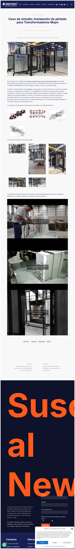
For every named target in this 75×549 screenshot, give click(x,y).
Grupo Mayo (28, 89)
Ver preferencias (67, 542)
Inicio (18, 37)
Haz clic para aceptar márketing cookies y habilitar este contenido (37, 221)
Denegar (55, 542)
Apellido (43, 502)
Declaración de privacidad (58, 546)
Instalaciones (40, 14)
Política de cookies (48, 546)
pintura (48, 341)
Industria (33, 14)
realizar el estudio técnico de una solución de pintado (41, 81)
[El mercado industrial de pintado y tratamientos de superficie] (53, 368)
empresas (34, 341)
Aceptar (42, 542)
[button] (72, 528)
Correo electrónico (46, 509)
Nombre (43, 495)
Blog (22, 37)
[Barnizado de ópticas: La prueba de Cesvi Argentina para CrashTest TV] (22, 368)
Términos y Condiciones (12, 546)
